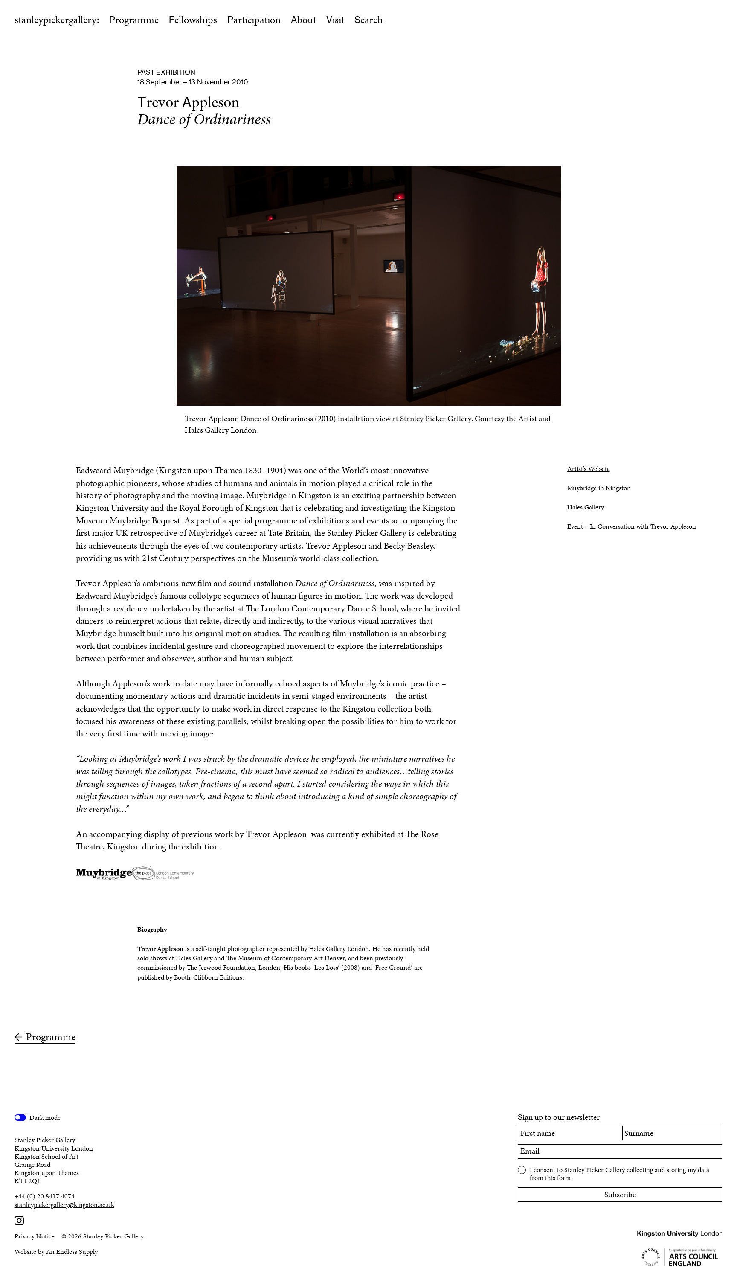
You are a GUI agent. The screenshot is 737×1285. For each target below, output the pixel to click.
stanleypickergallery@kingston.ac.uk (64, 1205)
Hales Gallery (585, 507)
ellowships (193, 20)
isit (335, 20)
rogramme (134, 20)
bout (303, 20)
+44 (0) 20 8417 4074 (45, 1196)
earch (368, 20)
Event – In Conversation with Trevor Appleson (631, 526)
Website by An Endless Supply (56, 1251)
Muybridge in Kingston (599, 488)
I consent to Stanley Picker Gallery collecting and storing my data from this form (619, 1173)
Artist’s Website (588, 469)
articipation (254, 20)
